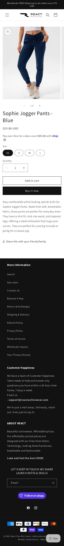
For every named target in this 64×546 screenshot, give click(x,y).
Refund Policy (15, 322)
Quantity (7, 160)
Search (11, 274)
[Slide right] (40, 106)
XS (7, 152)
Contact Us (13, 290)
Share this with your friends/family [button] (26, 241)
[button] (7, 15)
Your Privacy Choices (19, 354)
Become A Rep (15, 298)
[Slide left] (24, 106)
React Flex (15, 536)
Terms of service (16, 338)
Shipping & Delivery (18, 314)
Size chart (12, 282)
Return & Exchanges (18, 306)
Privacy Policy (15, 330)
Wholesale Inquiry (17, 346)
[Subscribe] (53, 483)
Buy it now (32, 190)
